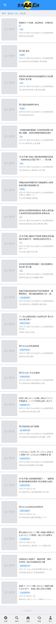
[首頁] (5, 5)
